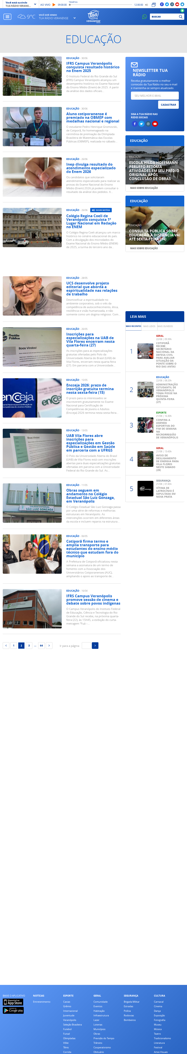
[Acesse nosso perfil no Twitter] (167, 4)
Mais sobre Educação (144, 188)
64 (41, 645)
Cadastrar (168, 104)
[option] (134, 326)
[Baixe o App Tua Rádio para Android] (182, 10)
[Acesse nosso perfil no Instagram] (172, 4)
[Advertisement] (68, 263)
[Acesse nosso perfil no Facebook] (162, 4)
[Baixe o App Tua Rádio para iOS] (182, 4)
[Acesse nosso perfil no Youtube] (177, 4)
